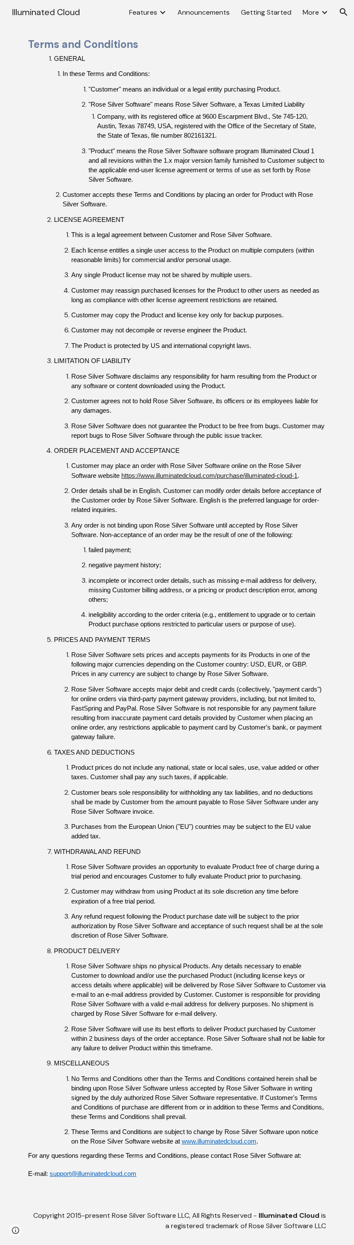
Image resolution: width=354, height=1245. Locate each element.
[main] (177, 610)
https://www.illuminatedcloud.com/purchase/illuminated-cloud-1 (209, 475)
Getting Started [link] (266, 12)
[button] (343, 12)
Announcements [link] (203, 12)
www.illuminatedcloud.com (219, 1141)
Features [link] (143, 12)
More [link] (311, 12)
